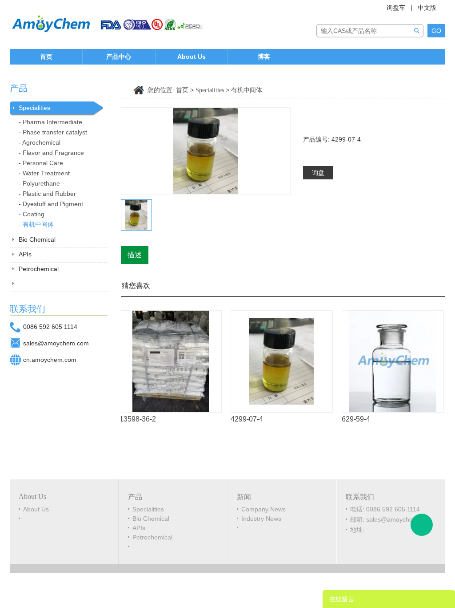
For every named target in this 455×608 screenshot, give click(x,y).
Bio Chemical (37, 239)
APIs (25, 254)
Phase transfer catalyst (55, 132)
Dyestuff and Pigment (53, 203)
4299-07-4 (241, 419)
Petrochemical (39, 268)
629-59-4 (350, 419)
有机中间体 (38, 224)
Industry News (261, 518)
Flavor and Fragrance (53, 152)
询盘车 (396, 7)
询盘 (318, 172)
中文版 (427, 7)
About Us (191, 56)
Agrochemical (41, 142)
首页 (46, 56)
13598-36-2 (132, 419)
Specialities (34, 107)
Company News (263, 509)
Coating (33, 214)
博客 (264, 56)
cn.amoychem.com (49, 359)
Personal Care (43, 162)
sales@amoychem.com (56, 343)
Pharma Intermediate (52, 122)
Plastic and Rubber (49, 193)
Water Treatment (46, 173)
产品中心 (118, 56)
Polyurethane (41, 183)
